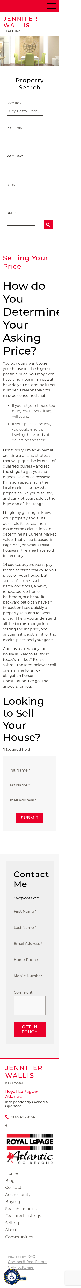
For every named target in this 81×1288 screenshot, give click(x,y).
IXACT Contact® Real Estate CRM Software (27, 1261)
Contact (13, 1187)
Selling (12, 1222)
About (11, 1229)
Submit (30, 817)
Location (14, 103)
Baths (11, 213)
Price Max (15, 156)
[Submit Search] (48, 224)
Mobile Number (28, 976)
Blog (10, 1180)
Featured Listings (23, 1215)
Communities (19, 1237)
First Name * (18, 770)
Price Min (14, 128)
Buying (12, 1201)
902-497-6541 (24, 1117)
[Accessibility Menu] (12, 1276)
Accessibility (18, 1194)
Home (11, 1173)
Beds (11, 185)
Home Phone (26, 960)
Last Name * (18, 785)
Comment (23, 992)
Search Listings (21, 1208)
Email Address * (21, 800)
